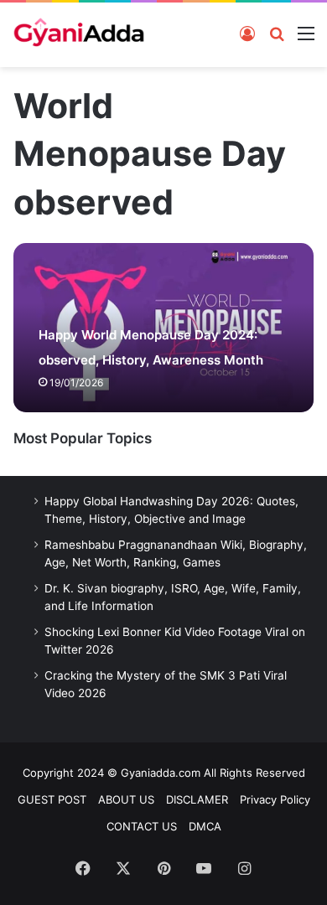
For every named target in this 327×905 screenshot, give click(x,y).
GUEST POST (52, 799)
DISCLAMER (197, 799)
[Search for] (276, 32)
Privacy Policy (275, 799)
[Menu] (306, 32)
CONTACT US (141, 826)
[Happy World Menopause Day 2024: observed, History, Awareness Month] (163, 327)
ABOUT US (126, 799)
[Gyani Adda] (79, 34)
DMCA (205, 826)
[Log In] (247, 32)
